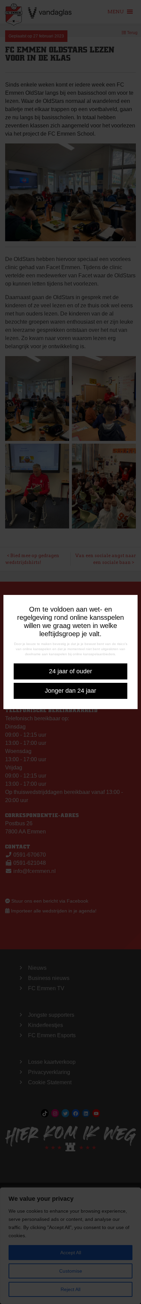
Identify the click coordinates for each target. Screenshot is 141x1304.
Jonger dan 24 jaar (70, 690)
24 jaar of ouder (70, 671)
